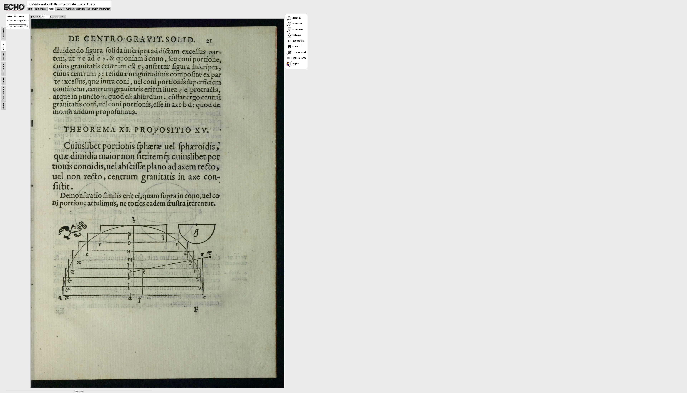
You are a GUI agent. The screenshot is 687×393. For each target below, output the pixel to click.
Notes (3, 81)
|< (38, 16)
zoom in (296, 18)
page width (298, 41)
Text (30, 9)
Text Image (40, 9)
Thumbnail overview (74, 9)
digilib (295, 64)
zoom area (297, 29)
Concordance (3, 93)
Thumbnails (3, 33)
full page (296, 35)
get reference (299, 58)
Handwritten (3, 69)
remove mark (299, 52)
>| (64, 16)
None (3, 106)
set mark (297, 46)
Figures (3, 56)
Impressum (79, 391)
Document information (98, 9)
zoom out (297, 23)
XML (59, 9)
